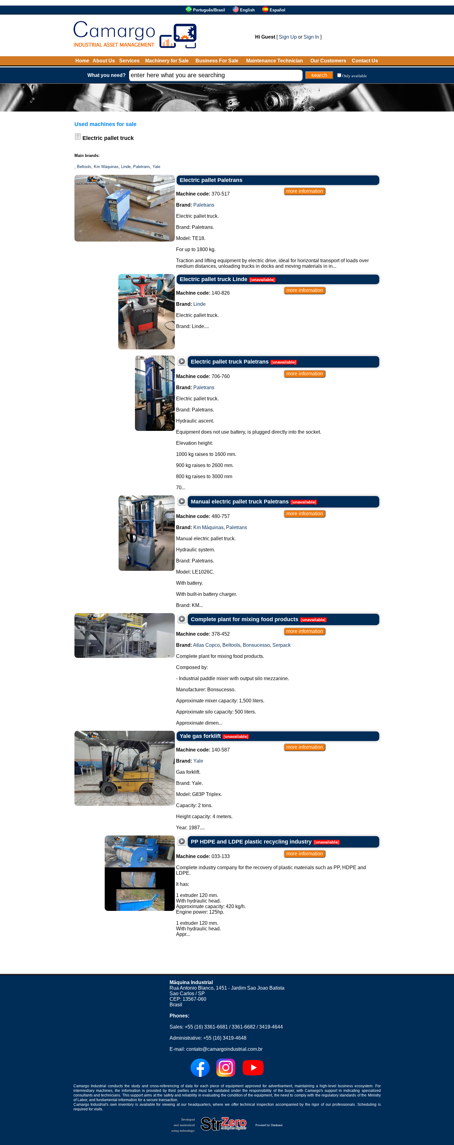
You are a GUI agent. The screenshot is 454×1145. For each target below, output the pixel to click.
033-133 (203, 856)
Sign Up (288, 37)
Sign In (311, 37)
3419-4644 (271, 1026)
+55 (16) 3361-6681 (206, 1026)
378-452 (203, 634)
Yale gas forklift (200, 736)
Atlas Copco (206, 645)
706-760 (203, 376)
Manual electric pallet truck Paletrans (240, 502)
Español (277, 10)
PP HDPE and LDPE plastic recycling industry (251, 842)
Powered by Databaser (269, 1125)
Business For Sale (216, 60)
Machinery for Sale (167, 60)
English (247, 10)
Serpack (281, 645)
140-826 (203, 293)
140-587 (203, 749)
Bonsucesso (256, 645)
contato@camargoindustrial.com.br (224, 1049)
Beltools (84, 166)
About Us (104, 60)
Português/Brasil (209, 10)
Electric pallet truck (108, 138)
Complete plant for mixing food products (244, 619)
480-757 (203, 516)
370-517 (203, 193)
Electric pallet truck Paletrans (230, 362)
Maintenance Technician (274, 60)
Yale (156, 166)
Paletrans (141, 166)
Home (82, 60)
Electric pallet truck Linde (213, 279)
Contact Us (365, 60)
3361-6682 (243, 1026)
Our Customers (328, 60)
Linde (126, 166)
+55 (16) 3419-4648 (224, 1038)
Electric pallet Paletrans (211, 180)
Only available (354, 76)
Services (129, 60)
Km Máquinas (106, 166)
